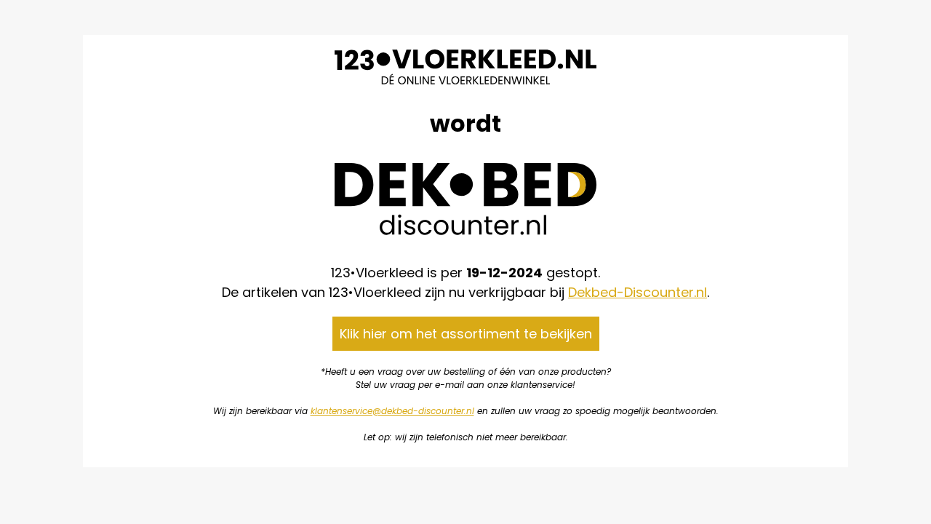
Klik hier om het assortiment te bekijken (466, 334)
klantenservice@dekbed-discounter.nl (392, 411)
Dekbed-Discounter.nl (637, 292)
